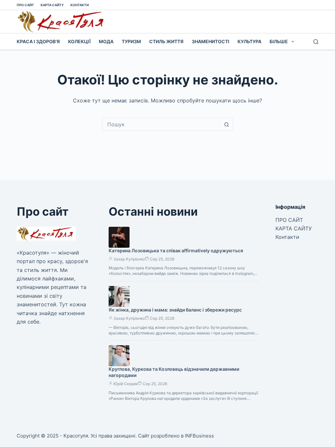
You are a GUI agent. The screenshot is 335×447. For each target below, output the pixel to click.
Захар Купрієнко (129, 259)
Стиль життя (166, 41)
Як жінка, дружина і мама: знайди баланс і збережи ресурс (175, 310)
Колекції (79, 41)
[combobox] (161, 124)
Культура (249, 41)
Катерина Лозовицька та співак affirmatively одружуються (176, 250)
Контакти (79, 5)
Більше (279, 41)
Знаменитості (210, 41)
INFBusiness (199, 436)
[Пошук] (315, 41)
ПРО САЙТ (25, 5)
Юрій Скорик (126, 383)
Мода (106, 41)
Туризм (131, 41)
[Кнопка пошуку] (226, 124)
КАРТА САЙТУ (52, 5)
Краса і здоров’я (38, 41)
